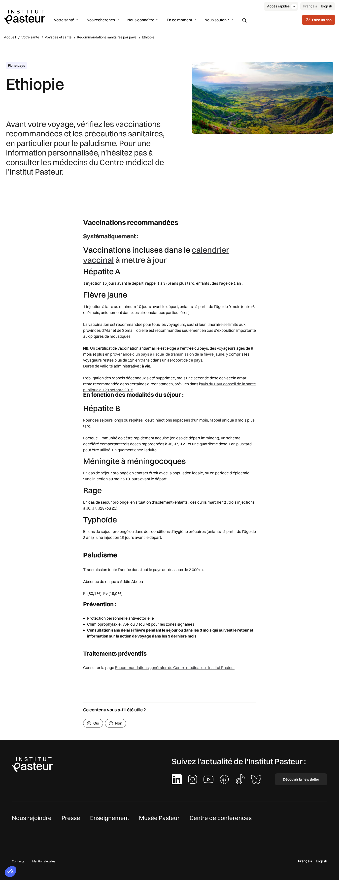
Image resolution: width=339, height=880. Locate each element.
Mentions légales (43, 861)
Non (118, 723)
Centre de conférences (221, 817)
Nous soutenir (216, 19)
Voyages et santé (58, 37)
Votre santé (64, 19)
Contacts (18, 861)
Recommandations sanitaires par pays (106, 37)
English (326, 6)
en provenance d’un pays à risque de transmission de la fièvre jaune (164, 354)
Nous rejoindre (32, 817)
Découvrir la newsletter (301, 779)
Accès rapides (278, 6)
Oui (96, 723)
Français (310, 6)
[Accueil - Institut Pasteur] (24, 16)
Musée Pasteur (159, 817)
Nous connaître (140, 19)
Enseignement (109, 817)
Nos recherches (101, 19)
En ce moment (179, 19)
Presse (71, 817)
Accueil (10, 37)
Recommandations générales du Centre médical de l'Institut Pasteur (175, 667)
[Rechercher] (244, 21)
